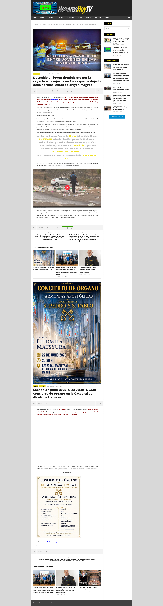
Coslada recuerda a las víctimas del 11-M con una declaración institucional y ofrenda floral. (121, 88)
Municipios (98, 17)
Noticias (42, 17)
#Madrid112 (80, 145)
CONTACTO (108, 17)
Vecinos (80, 17)
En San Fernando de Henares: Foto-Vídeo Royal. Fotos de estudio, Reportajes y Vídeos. (121, 40)
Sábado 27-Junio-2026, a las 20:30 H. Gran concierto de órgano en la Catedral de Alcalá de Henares (43, 269)
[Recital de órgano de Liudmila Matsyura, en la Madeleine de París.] (90, 578)
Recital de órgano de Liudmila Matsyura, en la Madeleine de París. (90, 588)
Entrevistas (70, 17)
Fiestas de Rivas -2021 (39, 207)
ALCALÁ (36, 386)
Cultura (61, 17)
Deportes (88, 17)
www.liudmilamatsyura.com (52, 542)
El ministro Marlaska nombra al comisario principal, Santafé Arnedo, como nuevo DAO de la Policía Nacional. (88, 270)
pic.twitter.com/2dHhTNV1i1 (67, 151)
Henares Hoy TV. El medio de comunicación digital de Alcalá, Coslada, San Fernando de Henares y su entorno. (121, 51)
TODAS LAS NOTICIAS (117, 116)
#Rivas (72, 136)
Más (98, 91)
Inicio (35, 17)
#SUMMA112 (45, 139)
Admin (54, 74)
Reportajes (52, 17)
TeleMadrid (54, 99)
